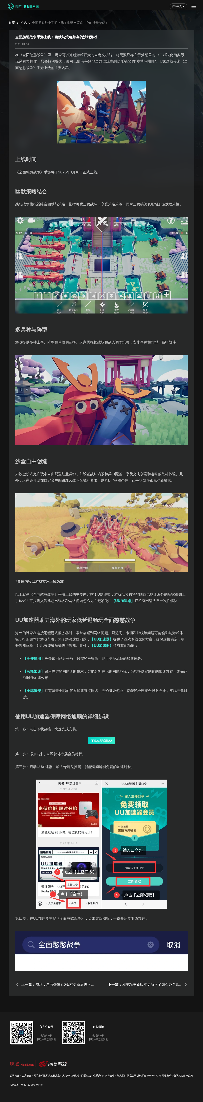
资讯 (23, 23)
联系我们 (98, 1075)
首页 (12, 23)
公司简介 (14, 1075)
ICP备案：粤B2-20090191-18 (26, 1084)
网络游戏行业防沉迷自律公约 (177, 1075)
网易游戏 (86, 1075)
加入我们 (121, 1075)
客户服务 (26, 1075)
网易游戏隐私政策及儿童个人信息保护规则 (56, 1075)
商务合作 (110, 1075)
